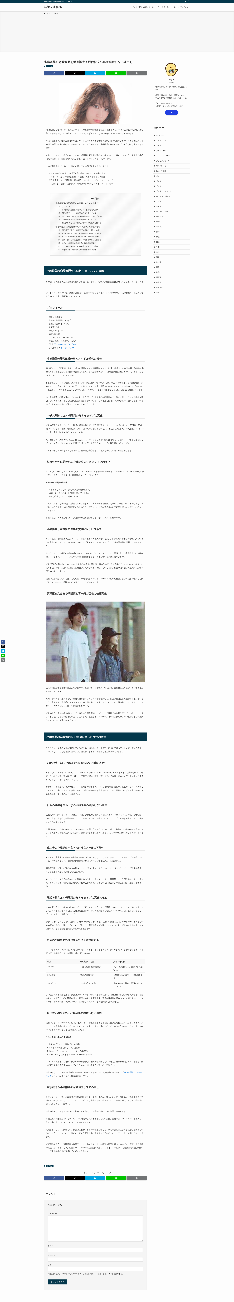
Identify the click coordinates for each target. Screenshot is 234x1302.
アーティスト (161, 140)
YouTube (72, 344)
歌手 (158, 272)
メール (51, 1255)
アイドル (49, 66)
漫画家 (158, 277)
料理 (158, 267)
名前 (50, 1246)
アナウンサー (161, 151)
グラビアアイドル (163, 161)
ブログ (158, 186)
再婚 (158, 232)
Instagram (62, 344)
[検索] (188, 1)
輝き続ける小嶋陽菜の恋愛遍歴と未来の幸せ (79, 250)
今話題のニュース (163, 211)
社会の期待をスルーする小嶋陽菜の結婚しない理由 (81, 233)
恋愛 (158, 257)
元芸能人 (159, 227)
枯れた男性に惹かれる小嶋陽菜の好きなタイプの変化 (82, 216)
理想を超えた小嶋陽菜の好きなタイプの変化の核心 (81, 240)
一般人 (158, 206)
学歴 (158, 247)
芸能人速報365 (53, 7)
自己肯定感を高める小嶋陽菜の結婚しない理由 (80, 246)
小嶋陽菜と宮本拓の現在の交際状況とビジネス (80, 219)
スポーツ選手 (161, 171)
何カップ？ (160, 216)
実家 (158, 252)
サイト (50, 1265)
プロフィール (67, 207)
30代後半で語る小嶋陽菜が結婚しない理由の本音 (81, 230)
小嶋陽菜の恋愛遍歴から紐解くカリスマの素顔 (78, 203)
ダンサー (159, 181)
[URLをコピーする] (137, 73)
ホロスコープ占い (163, 196)
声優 (158, 237)
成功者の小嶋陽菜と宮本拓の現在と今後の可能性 (80, 237)
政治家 (158, 262)
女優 (158, 242)
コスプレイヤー (162, 166)
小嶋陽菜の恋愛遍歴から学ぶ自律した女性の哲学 (79, 227)
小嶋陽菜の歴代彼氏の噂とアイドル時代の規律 (80, 210)
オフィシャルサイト (69, 348)
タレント (159, 176)
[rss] (185, 1)
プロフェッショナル (163, 191)
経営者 (158, 282)
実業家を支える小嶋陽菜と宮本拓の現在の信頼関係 (81, 223)
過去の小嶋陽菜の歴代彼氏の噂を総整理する (79, 243)
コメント (52, 1213)
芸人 (158, 292)
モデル (158, 201)
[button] (54, 73)
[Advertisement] (117, 33)
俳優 (158, 222)
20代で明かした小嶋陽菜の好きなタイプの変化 (80, 213)
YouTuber (160, 135)
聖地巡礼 (159, 287)
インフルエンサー (163, 156)
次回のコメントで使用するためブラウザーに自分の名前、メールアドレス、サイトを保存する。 (87, 1274)
